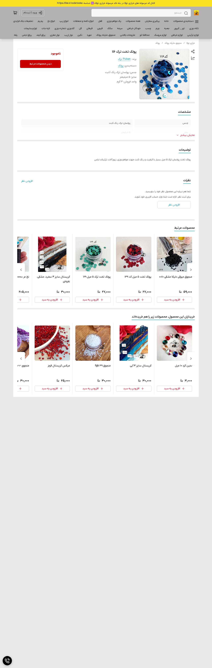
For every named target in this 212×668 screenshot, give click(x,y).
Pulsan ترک (124, 59)
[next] (21, 269)
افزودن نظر (27, 181)
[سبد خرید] (15, 13)
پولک (157, 43)
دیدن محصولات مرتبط (40, 63)
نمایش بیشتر (187, 135)
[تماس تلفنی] (7, 660)
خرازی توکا (190, 43)
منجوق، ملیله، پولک (173, 43)
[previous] (191, 269)
